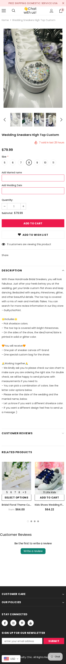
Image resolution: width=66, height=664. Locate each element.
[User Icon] (51, 11)
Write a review (33, 551)
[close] (63, 3)
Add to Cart (49, 497)
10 (45, 162)
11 (53, 162)
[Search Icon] (13, 10)
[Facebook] (5, 623)
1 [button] (28, 521)
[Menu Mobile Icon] (4, 11)
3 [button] (35, 521)
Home (5, 20)
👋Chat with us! (30, 10)
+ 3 (24, 492)
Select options (16, 497)
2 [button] (31, 521)
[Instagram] (13, 623)
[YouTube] (31, 623)
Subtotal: (7, 213)
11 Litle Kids (49, 492)
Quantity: (7, 200)
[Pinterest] (22, 623)
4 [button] (38, 521)
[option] (33, 68)
